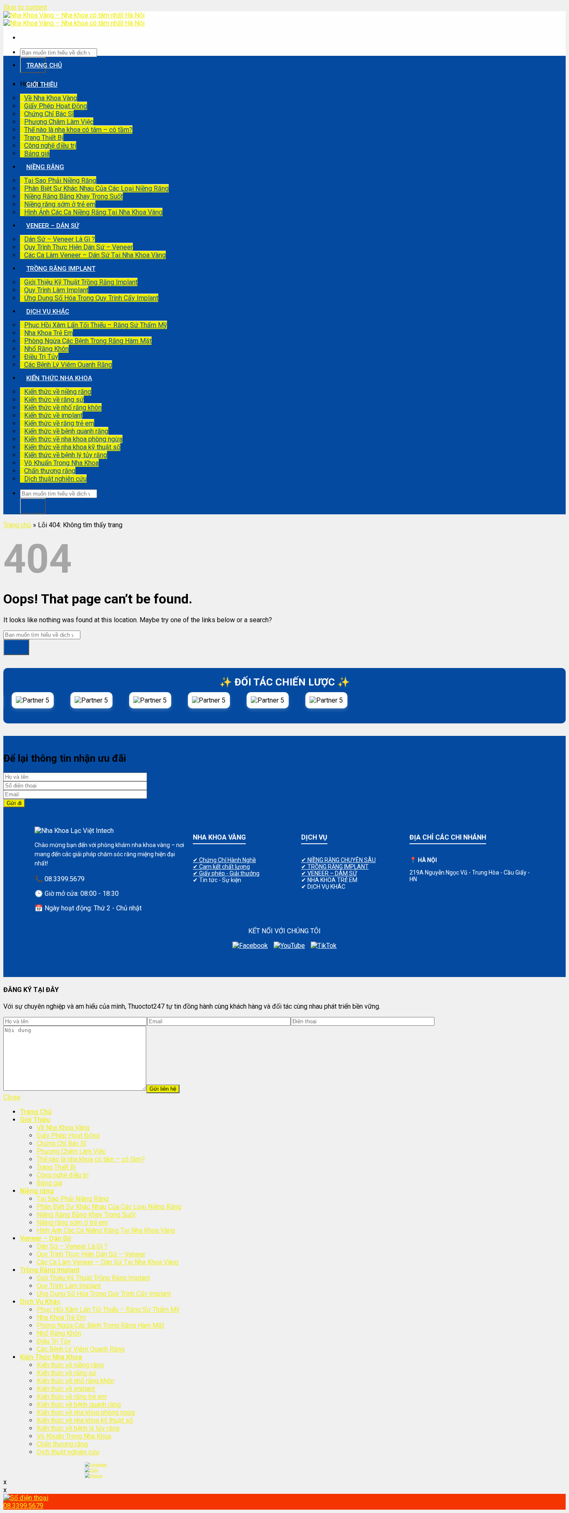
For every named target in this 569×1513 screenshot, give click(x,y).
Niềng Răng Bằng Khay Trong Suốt (73, 196)
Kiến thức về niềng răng (57, 392)
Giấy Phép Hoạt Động (55, 106)
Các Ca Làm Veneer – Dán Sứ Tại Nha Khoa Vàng (95, 255)
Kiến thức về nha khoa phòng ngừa (73, 439)
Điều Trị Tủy (41, 357)
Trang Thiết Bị (43, 138)
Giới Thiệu (41, 84)
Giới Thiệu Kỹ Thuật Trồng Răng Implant (80, 282)
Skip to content (25, 7)
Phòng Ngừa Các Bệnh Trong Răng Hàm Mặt (88, 341)
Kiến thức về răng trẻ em (59, 423)
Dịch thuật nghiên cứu (55, 479)
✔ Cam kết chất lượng (221, 866)
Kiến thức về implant (53, 415)
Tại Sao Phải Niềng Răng (60, 180)
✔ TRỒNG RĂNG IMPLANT (335, 866)
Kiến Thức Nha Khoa (59, 378)
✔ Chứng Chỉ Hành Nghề (224, 860)
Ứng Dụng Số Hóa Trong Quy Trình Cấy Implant (91, 298)
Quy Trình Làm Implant (56, 290)
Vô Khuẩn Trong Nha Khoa (61, 463)
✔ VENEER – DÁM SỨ (329, 873)
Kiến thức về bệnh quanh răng (66, 431)
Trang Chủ (44, 65)
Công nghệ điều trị (50, 146)
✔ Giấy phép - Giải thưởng (226, 873)
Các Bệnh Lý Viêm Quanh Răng (68, 365)
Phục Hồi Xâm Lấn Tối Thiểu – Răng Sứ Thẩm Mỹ (95, 325)
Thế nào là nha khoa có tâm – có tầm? (78, 130)
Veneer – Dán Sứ (52, 225)
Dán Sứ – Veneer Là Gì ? (59, 239)
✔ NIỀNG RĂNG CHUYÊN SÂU (338, 860)
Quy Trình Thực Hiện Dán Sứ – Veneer (78, 247)
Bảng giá (37, 153)
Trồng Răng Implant (60, 268)
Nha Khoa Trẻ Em (48, 333)
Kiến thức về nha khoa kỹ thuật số (72, 447)
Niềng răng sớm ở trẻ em (59, 204)
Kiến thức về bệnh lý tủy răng (65, 455)
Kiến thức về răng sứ (54, 400)
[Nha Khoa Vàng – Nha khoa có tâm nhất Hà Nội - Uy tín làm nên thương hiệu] (74, 19)
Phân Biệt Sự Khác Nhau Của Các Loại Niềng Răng (96, 188)
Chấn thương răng (49, 471)
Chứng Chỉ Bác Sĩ (49, 114)
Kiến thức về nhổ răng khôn (63, 407)
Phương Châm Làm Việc (58, 122)
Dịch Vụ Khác (47, 311)
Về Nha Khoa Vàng (50, 98)
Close (11, 1097)
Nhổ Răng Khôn (46, 349)
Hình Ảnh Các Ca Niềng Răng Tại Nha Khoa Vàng (93, 212)
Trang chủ (17, 525)
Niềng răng (45, 167)
